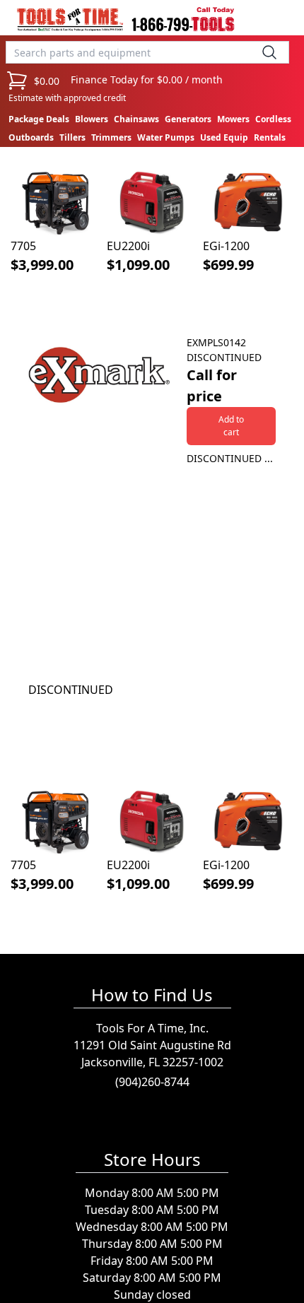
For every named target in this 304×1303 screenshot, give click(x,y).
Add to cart (231, 425)
